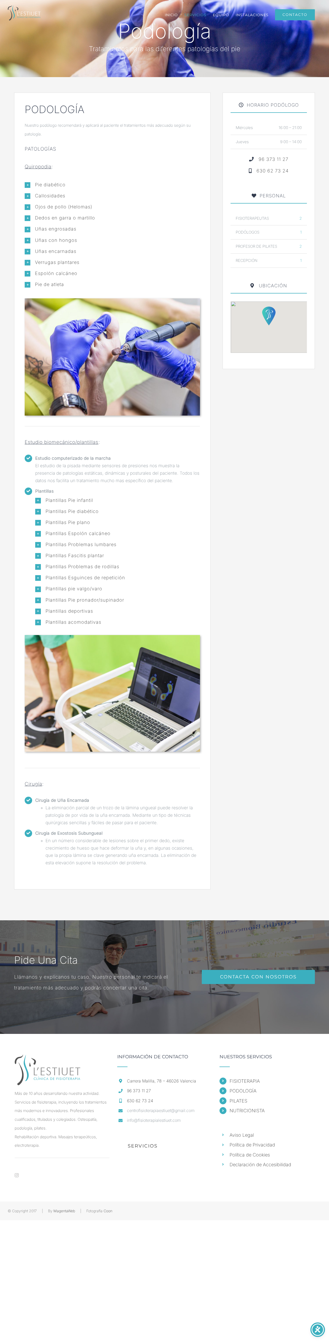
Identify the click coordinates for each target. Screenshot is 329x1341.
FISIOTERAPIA (245, 1081)
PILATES (238, 1101)
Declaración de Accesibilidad (260, 1164)
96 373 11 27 (273, 159)
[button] (112, 184)
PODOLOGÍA (243, 1091)
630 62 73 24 (273, 170)
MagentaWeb (64, 1211)
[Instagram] (17, 1175)
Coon (108, 1211)
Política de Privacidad (252, 1144)
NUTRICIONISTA (247, 1110)
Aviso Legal (242, 1135)
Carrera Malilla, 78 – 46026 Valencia (161, 1080)
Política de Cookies (250, 1155)
